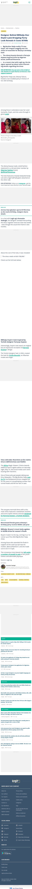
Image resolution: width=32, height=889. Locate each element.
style (7, 114)
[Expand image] (30, 118)
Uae (2, 579)
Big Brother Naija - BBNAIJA (23, 574)
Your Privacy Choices (18, 888)
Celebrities (3, 653)
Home (2, 28)
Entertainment (9, 28)
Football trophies (24, 579)
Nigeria (2, 747)
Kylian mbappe (13, 579)
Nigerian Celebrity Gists (7, 574)
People (2, 661)
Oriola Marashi (14, 355)
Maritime (3, 645)
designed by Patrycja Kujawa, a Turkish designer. (16, 515)
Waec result (4, 582)
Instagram (22, 183)
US (1, 669)
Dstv (6, 579)
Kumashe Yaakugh (17, 43)
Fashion (17, 28)
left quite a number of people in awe (16, 553)
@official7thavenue (8, 172)
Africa (6, 465)
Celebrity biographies (5, 716)
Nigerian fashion (7, 170)
